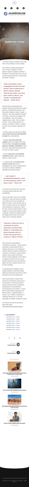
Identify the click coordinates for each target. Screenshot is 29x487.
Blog (4, 38)
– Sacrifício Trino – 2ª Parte (13, 319)
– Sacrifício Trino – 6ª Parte (13, 327)
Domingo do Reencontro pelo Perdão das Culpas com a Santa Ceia (14, 373)
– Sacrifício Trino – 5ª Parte (13, 325)
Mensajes (15, 39)
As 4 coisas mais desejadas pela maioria (14, 390)
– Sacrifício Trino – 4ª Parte (13, 323)
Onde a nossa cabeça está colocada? (14, 423)
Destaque (15, 38)
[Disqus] (14, 449)
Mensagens (23, 38)
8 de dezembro (11, 353)
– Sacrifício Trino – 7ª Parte (13, 329)
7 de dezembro (11, 345)
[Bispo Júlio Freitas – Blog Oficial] (14, 18)
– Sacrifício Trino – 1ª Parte (13, 317)
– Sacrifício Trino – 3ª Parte (13, 321)
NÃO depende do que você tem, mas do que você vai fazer (14, 406)
